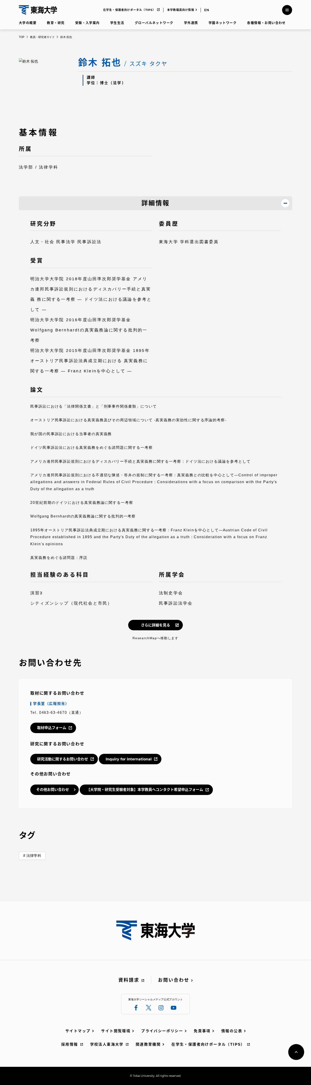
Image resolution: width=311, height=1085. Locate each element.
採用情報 (69, 1044)
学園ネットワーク (223, 23)
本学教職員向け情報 (180, 10)
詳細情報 (155, 203)
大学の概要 (27, 23)
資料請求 (128, 980)
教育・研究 (55, 23)
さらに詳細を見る (155, 625)
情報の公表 (231, 1031)
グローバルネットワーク (154, 23)
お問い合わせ (173, 980)
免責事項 (202, 1031)
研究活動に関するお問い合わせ (62, 759)
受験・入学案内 (87, 23)
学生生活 (117, 23)
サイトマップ (77, 1031)
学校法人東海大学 (107, 1044)
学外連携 (191, 23)
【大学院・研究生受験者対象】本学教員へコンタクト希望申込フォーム (145, 789)
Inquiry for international (129, 759)
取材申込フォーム (51, 728)
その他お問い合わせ (52, 789)
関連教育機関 (148, 1044)
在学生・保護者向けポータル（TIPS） (129, 10)
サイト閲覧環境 (115, 1031)
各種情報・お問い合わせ (266, 23)
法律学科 (33, 856)
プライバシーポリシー (162, 1031)
